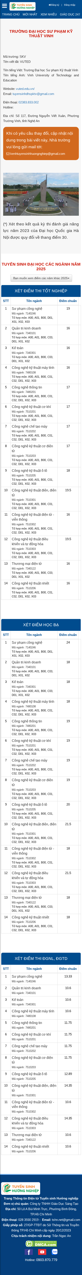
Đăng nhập (69, 5)
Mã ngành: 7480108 (24, 372)
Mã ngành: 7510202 (24, 431)
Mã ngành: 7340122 (24, 568)
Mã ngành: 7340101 (24, 333)
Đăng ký (55, 5)
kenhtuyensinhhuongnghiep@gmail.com (37, 153)
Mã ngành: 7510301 (24, 499)
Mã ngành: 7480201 (24, 392)
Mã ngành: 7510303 (24, 548)
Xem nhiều (49, 14)
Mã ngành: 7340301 (24, 352)
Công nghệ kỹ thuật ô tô (29, 470)
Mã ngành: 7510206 (24, 588)
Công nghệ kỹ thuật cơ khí (31, 407)
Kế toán (17, 348)
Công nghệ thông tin (27, 387)
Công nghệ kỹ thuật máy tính (33, 367)
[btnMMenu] (5, 7)
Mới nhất (30, 14)
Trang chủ (11, 14)
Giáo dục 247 (70, 14)
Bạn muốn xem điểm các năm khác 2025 (40, 278)
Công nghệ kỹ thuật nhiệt (30, 583)
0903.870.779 (46, 1260)
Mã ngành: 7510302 (24, 524)
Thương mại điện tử (27, 563)
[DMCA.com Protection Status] (41, 1245)
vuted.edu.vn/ (25, 89)
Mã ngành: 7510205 (24, 475)
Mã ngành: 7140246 (24, 313)
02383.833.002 (29, 102)
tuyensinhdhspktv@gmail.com (33, 94)
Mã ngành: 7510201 (24, 411)
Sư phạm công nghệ (27, 308)
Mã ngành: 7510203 (24, 455)
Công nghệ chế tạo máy (29, 426)
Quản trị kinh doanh (26, 328)
